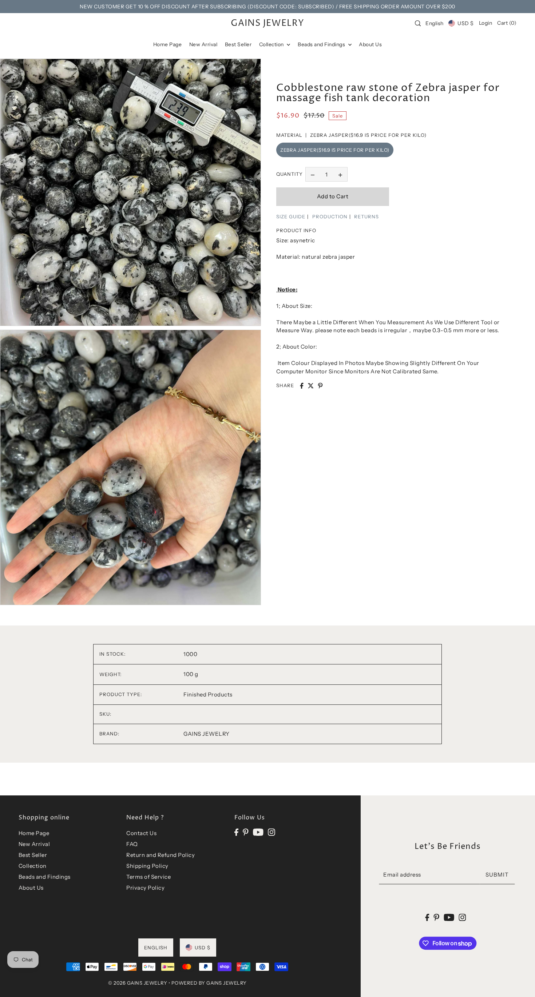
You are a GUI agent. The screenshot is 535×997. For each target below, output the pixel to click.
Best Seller (33, 854)
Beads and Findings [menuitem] (322, 44)
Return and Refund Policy (160, 854)
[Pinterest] (246, 832)
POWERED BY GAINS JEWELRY (209, 983)
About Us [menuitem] (370, 44)
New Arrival (34, 844)
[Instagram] (271, 832)
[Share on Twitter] (311, 386)
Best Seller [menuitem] (238, 44)
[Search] (417, 23)
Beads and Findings (45, 876)
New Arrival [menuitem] (203, 44)
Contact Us (141, 833)
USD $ (465, 23)
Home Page (34, 833)
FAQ (132, 844)
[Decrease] (313, 174)
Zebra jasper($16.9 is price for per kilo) (334, 150)
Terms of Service (148, 876)
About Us (31, 887)
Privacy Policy (145, 887)
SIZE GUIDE (290, 216)
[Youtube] (258, 832)
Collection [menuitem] (272, 44)
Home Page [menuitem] (167, 44)
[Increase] (340, 174)
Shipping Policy (147, 865)
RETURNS (366, 216)
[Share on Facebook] (302, 386)
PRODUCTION (330, 216)
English (434, 23)
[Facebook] (236, 832)
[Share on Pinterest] (320, 386)
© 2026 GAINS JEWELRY (137, 983)
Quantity (289, 174)
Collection (33, 865)
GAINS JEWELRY (267, 23)
